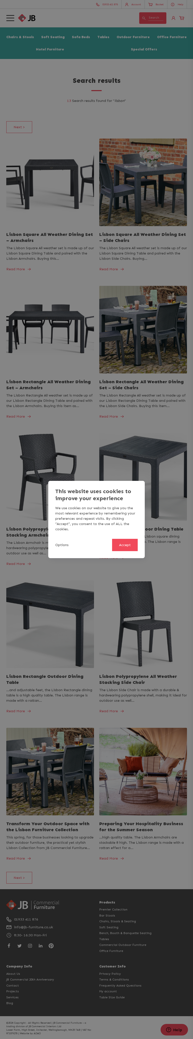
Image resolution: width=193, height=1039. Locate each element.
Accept (125, 545)
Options (62, 545)
